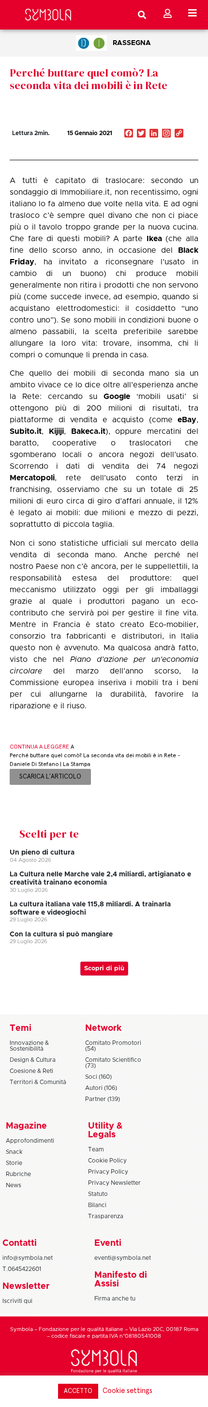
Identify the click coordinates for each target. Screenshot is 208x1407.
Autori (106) (101, 1088)
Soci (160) (98, 1077)
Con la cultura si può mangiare (61, 934)
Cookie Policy (107, 1160)
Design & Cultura (33, 1060)
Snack (14, 1152)
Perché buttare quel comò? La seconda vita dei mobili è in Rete (88, 78)
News (13, 1185)
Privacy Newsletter (114, 1183)
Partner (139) (102, 1099)
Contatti (19, 1243)
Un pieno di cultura (42, 852)
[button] (150, 154)
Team (96, 1149)
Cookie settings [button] (127, 1390)
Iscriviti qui (17, 1301)
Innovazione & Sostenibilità (29, 1046)
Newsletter (25, 1286)
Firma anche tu (114, 1298)
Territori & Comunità (38, 1082)
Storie (14, 1163)
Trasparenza (105, 1216)
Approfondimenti (30, 1141)
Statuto (98, 1194)
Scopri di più (104, 968)
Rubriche (18, 1174)
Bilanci (97, 1205)
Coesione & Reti (31, 1071)
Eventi (107, 1243)
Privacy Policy (108, 1172)
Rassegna (132, 43)
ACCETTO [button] (78, 1391)
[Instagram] (166, 134)
